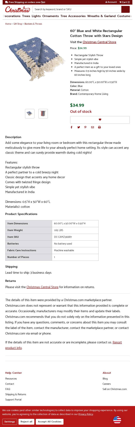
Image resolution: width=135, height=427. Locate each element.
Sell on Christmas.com (115, 389)
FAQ (7, 389)
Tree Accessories (73, 16)
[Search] (125, 9)
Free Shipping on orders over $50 (27, 2)
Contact (9, 384)
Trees (26, 16)
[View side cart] (129, 2)
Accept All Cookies (49, 421)
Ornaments (50, 16)
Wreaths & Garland (101, 16)
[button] (71, 127)
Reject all (26, 421)
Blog (105, 378)
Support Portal (13, 399)
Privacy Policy (85, 414)
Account (112, 2)
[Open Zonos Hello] (117, 420)
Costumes (124, 16)
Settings (9, 421)
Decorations (11, 16)
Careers (107, 384)
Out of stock (81, 112)
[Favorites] (100, 119)
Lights (36, 16)
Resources (11, 378)
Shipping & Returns (15, 394)
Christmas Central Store (99, 42)
